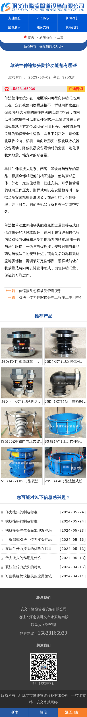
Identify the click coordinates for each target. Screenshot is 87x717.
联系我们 (72, 27)
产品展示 (43, 18)
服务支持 (43, 27)
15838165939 (23, 89)
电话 (14, 713)
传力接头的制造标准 (21, 512)
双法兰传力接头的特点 (23, 567)
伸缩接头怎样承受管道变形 (40, 291)
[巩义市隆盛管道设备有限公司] (43, 11)
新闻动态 (72, 18)
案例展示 (14, 27)
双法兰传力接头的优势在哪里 (28, 549)
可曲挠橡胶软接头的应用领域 (28, 576)
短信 (43, 713)
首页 (31, 37)
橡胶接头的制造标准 (21, 522)
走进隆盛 (14, 18)
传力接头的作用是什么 (23, 558)
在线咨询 (76, 89)
